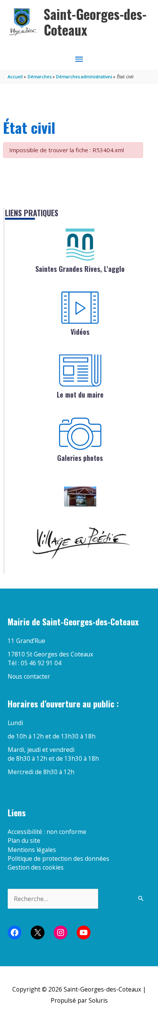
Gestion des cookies (36, 867)
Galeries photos (80, 458)
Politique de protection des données (58, 858)
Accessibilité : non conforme (47, 831)
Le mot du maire (80, 395)
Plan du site (24, 840)
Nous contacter (29, 676)
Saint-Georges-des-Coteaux (95, 22)
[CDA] (80, 245)
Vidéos (80, 332)
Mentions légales (32, 849)
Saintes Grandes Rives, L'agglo (80, 269)
